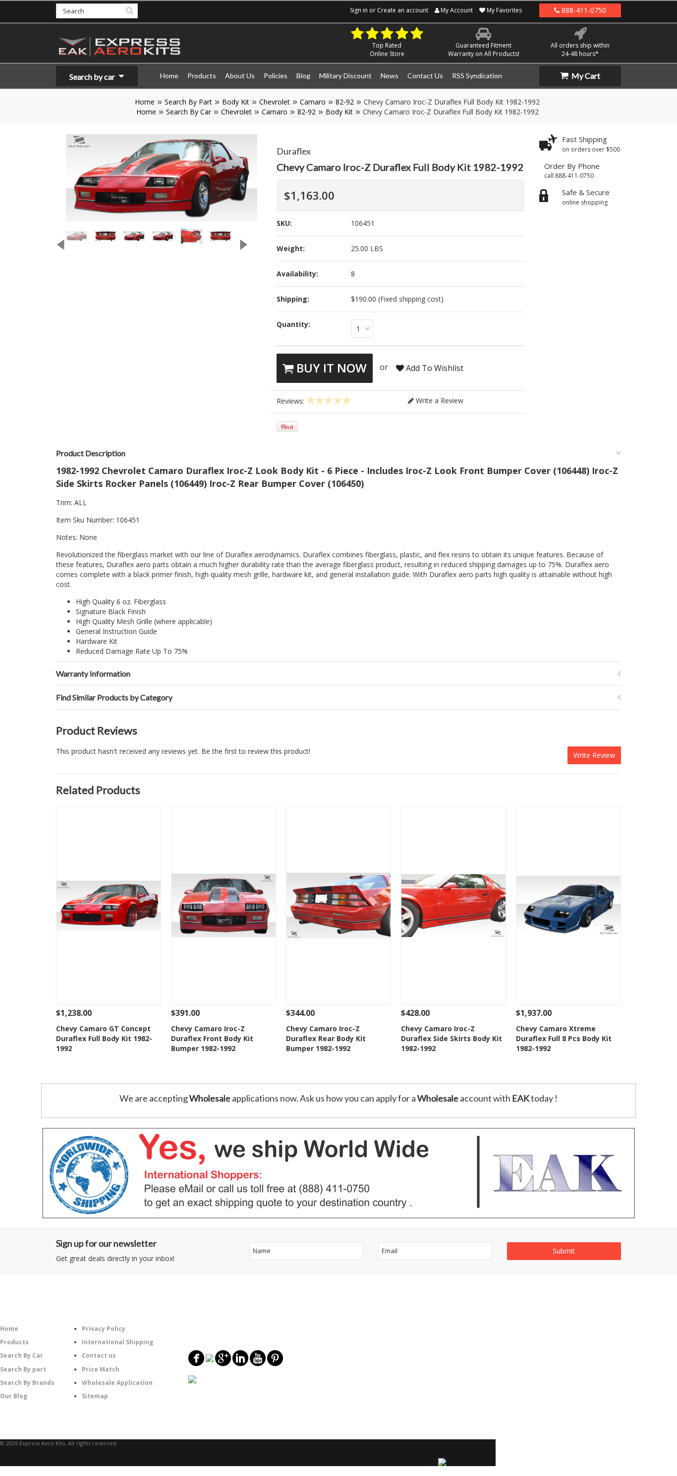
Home (145, 101)
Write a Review (438, 400)
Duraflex (294, 151)
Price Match (100, 1369)
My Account (456, 10)
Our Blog (13, 1396)
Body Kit (235, 101)
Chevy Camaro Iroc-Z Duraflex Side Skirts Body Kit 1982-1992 (451, 1038)
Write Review (594, 755)
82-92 (345, 101)
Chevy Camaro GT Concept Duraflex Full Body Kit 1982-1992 (104, 1038)
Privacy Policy (103, 1328)
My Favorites (503, 10)
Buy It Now (330, 368)
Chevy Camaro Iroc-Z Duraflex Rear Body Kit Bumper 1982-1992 (326, 1038)
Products (14, 1342)
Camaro (313, 101)
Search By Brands (27, 1382)
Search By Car (188, 111)
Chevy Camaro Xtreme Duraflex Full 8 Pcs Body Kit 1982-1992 (564, 1038)
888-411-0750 (583, 10)
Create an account (402, 10)
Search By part (23, 1369)
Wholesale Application (117, 1382)
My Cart (585, 75)
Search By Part (188, 101)
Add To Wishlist (433, 368)
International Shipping (117, 1342)
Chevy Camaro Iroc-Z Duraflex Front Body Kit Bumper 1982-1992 (212, 1038)
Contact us (99, 1355)
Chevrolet (274, 101)
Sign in (359, 10)
